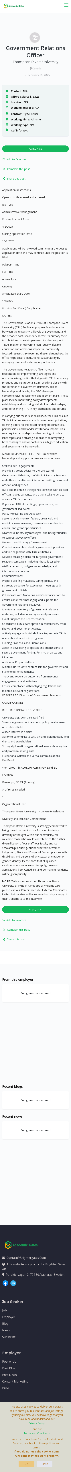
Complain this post (18, 169)
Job (4, 1310)
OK (26, 1464)
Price (5, 1388)
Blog (5, 1324)
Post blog (8, 1368)
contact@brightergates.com (26, 1258)
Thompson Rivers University (35, 62)
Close (45, 1464)
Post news (9, 1375)
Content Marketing (15, 1381)
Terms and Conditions (37, 1433)
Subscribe (9, 1337)
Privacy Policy (37, 1423)
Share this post (16, 178)
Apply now (35, 148)
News (6, 1330)
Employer (8, 1317)
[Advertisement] (35, 1043)
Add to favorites (16, 159)
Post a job (9, 1361)
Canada (37, 68)
